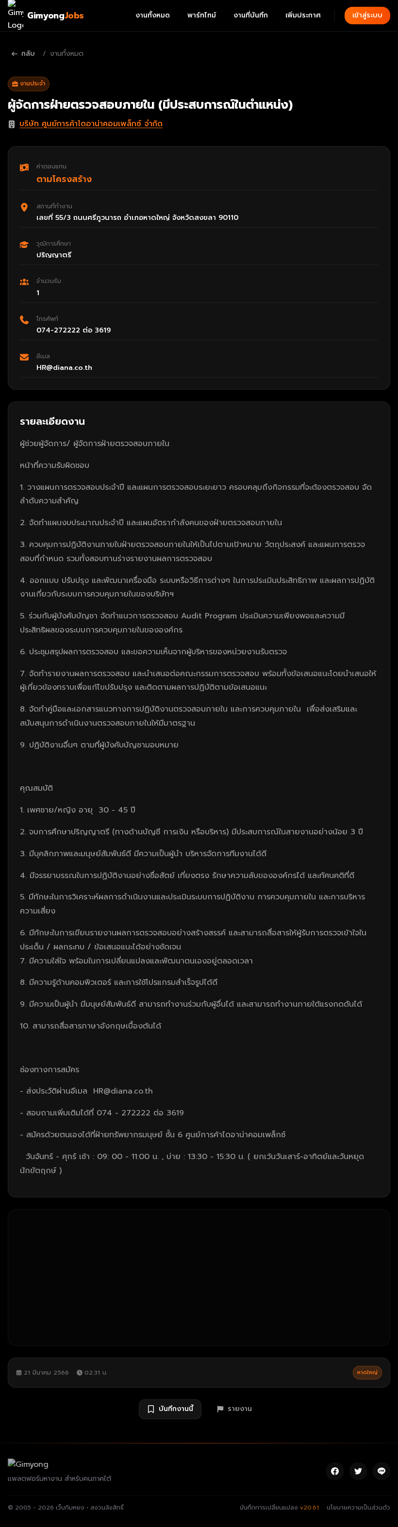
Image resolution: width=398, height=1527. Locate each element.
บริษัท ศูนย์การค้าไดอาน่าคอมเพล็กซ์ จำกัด (91, 124)
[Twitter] (358, 1471)
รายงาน (240, 1409)
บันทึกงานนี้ (176, 1409)
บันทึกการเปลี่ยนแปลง (279, 1507)
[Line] (381, 1471)
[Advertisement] (199, 1277)
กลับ (28, 54)
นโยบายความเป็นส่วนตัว (358, 1507)
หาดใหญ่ (367, 1372)
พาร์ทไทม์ (201, 15)
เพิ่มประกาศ (303, 15)
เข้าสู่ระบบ (367, 15)
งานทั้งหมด (152, 15)
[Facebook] (335, 1471)
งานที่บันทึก (250, 15)
